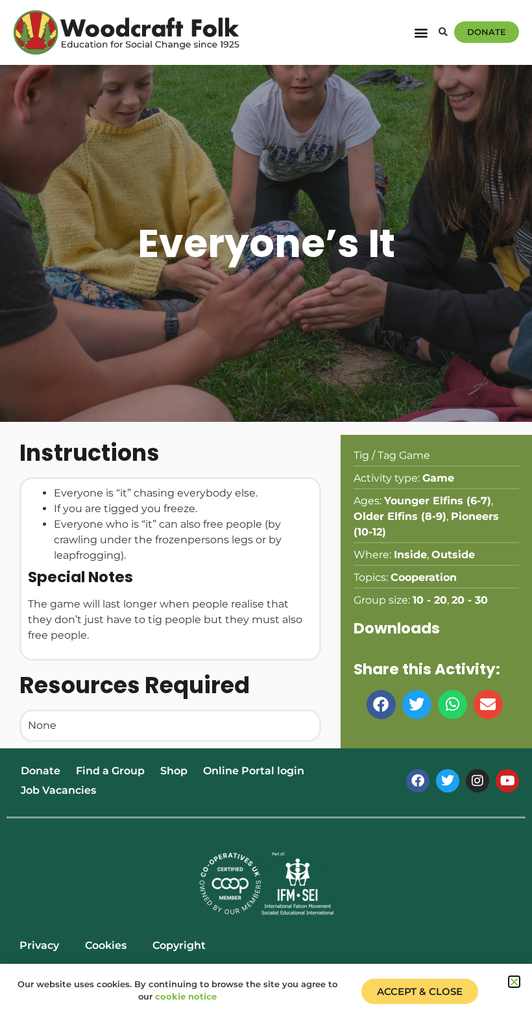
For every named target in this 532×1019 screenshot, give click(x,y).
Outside (453, 554)
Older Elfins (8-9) (400, 516)
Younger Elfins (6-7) (437, 501)
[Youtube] (507, 780)
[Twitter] (447, 780)
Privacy (39, 945)
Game (438, 478)
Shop (173, 771)
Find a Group (110, 771)
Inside (410, 554)
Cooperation (424, 577)
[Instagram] (477, 780)
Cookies (106, 945)
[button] (420, 32)
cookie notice (186, 996)
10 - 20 (430, 600)
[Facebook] (417, 780)
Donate (40, 771)
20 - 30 (470, 600)
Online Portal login (253, 771)
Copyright (179, 945)
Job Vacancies (58, 790)
